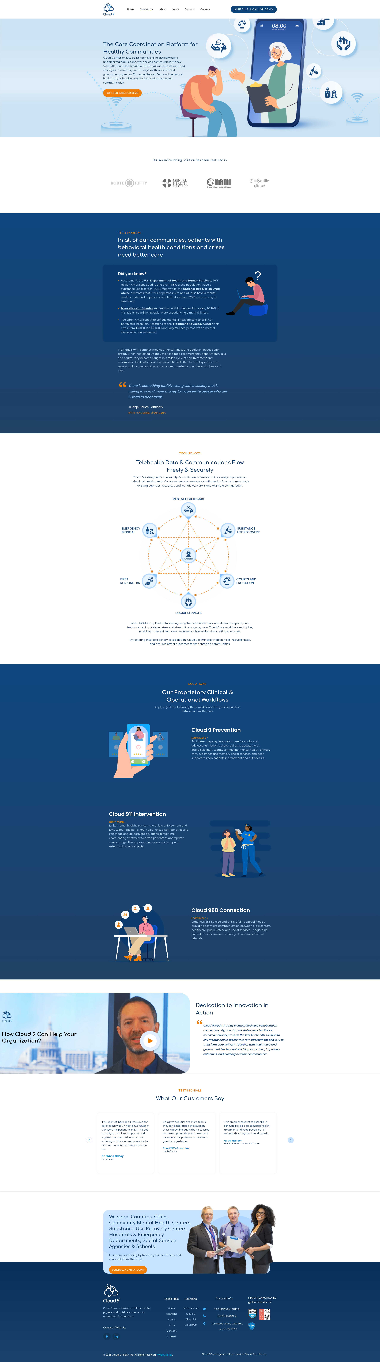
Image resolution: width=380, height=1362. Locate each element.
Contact (189, 9)
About (163, 9)
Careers (205, 9)
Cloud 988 (191, 1325)
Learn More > (199, 738)
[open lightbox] (150, 1042)
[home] (109, 9)
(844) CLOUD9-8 (227, 1316)
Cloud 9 (190, 1314)
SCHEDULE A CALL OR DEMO (122, 93)
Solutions (171, 1314)
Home (130, 9)
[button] (146, 9)
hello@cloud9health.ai (227, 1309)
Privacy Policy (164, 1355)
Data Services (191, 1308)
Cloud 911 (191, 1319)
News (175, 9)
